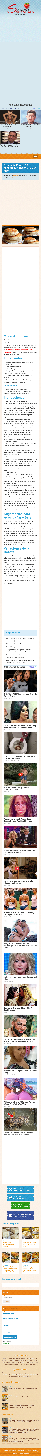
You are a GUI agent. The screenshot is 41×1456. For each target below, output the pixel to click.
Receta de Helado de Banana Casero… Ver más (29, 1244)
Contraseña (6, 1325)
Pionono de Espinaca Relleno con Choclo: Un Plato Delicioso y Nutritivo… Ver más (10, 1269)
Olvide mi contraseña (8, 1341)
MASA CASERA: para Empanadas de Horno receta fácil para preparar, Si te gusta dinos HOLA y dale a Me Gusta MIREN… (24, 1439)
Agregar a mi (21, 1189)
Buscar (6, 1301)
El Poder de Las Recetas (20, 14)
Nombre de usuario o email (10, 1319)
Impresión (19, 1197)
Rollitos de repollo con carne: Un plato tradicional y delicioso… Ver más (30, 1269)
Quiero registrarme (7, 1343)
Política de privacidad (23, 1453)
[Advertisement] (20, 39)
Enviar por (22, 1205)
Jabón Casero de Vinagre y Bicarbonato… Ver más (10, 1244)
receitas (16, 175)
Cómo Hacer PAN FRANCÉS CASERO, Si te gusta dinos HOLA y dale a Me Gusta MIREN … (24, 1421)
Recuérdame (7, 1332)
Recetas (14, 178)
